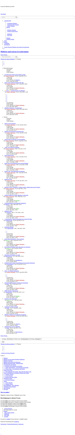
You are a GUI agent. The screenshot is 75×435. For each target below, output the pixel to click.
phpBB (8, 419)
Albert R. (18, 324)
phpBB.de (16, 421)
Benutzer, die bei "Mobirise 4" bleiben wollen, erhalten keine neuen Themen (22, 187)
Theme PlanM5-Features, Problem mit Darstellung (16, 282)
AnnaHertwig (19, 260)
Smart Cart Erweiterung (10, 123)
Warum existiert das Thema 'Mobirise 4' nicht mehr (16, 195)
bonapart (9, 212)
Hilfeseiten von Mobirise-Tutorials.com (9, 9)
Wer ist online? (5, 392)
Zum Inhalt (3, 14)
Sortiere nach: (17, 339)
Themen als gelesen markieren (8, 59)
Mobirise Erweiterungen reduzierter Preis (14, 131)
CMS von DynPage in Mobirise (12, 147)
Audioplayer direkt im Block (11, 306)
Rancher (18, 200)
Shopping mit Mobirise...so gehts (12, 255)
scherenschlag (9, 292)
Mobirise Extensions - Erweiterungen (13, 108)
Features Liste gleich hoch (11, 298)
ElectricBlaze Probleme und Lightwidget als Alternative (17, 247)
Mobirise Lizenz (8, 211)
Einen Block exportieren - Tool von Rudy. (14, 239)
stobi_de (7, 240)
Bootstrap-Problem (9, 227)
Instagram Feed (8, 179)
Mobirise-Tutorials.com (12, 3)
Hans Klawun (9, 256)
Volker (17, 208)
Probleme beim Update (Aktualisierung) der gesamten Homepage (20, 263)
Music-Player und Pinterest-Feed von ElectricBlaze (16, 163)
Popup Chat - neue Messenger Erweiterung (15, 171)
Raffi (8, 308)
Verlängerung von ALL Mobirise (12, 326)
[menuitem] (11, 23)
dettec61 (7, 204)
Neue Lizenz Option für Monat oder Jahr (14, 82)
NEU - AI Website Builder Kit (12, 271)
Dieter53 (18, 80)
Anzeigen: (4, 339)
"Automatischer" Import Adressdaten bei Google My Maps (18, 219)
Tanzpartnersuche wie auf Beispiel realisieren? (15, 203)
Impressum (3, 11)
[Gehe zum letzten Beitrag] (20, 80)
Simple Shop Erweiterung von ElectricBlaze (15, 139)
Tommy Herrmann (10, 76)
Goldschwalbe (9, 220)
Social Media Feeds (9, 155)
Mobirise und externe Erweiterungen (14, 52)
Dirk (8, 284)
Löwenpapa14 (10, 264)
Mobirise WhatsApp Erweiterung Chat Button (15, 314)
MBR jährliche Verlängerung (11, 290)
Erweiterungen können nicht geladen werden (15, 74)
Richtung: (32, 339)
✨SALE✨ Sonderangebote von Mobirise (15, 90)
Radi (8, 328)
